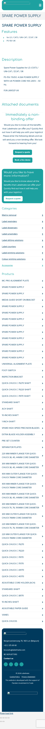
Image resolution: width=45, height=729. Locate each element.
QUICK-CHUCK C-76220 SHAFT (16, 390)
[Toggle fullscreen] (3, 717)
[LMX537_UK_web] (22, 48)
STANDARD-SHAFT (11, 589)
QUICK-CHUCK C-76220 (13, 551)
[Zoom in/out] (1, 717)
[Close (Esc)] (9, 717)
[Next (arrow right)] (3, 721)
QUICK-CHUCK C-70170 (13, 563)
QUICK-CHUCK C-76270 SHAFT (16, 383)
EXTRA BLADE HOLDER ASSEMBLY (18, 434)
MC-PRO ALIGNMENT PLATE (15, 281)
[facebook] (6, 664)
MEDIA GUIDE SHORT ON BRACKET (18, 300)
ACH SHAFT (7, 409)
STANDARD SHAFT (11, 402)
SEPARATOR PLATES (11, 447)
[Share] (6, 717)
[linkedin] (16, 664)
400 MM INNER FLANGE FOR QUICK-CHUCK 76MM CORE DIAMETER (19, 486)
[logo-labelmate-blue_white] (17, 3)
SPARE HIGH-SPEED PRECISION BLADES (20, 428)
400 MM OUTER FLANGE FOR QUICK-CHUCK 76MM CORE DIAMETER (19, 475)
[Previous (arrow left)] (1, 721)
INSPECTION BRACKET (12, 377)
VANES (5, 615)
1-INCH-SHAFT (8, 421)
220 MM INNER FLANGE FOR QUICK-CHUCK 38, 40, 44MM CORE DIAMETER (20, 455)
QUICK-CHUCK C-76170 (13, 557)
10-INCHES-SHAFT (10, 602)
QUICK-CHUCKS (9, 621)
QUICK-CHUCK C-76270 (13, 544)
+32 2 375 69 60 (10, 645)
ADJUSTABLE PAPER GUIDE (15, 608)
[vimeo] (22, 664)
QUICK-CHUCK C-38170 (13, 596)
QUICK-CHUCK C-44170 (13, 570)
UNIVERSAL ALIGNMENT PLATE (17, 364)
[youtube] (11, 664)
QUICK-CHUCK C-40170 (13, 576)
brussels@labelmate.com (14, 650)
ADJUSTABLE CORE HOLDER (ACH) (18, 583)
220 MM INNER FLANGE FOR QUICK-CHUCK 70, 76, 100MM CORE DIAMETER (20, 526)
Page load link (6, 713)
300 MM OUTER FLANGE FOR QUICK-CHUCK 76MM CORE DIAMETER (19, 516)
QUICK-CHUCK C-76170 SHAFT (16, 396)
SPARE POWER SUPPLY (13, 287)
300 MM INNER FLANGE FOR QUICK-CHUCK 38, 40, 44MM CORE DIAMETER (20, 465)
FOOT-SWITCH (9, 370)
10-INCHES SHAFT (10, 415)
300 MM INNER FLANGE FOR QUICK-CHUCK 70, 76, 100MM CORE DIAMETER (20, 506)
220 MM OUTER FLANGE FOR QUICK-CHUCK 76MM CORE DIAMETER (19, 536)
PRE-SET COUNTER (11, 441)
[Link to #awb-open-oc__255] (40, 5)
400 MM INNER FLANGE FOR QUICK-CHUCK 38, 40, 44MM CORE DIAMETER (20, 496)
